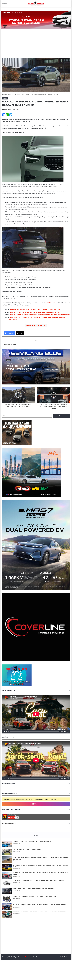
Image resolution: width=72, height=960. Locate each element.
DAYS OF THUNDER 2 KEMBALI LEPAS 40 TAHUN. (27, 849)
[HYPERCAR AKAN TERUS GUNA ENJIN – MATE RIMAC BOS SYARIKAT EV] (7, 844)
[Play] (4, 732)
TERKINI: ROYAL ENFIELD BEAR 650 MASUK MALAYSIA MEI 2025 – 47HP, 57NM (34, 309)
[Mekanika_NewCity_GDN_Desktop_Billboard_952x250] (36, 19)
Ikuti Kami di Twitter (9, 823)
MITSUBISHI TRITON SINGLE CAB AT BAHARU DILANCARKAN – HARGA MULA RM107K (38, 881)
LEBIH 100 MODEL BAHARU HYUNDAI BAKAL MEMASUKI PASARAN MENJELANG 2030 (23, 370)
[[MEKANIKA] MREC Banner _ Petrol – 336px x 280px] (31, 496)
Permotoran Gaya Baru (33, 957)
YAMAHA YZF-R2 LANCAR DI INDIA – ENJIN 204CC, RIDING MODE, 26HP (34, 896)
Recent (36, 835)
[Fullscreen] (68, 732)
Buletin (9, 94)
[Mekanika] (36, 3)
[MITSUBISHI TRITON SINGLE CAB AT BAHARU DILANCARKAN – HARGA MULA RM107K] (7, 883)
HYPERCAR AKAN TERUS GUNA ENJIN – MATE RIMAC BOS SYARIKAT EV (34, 842)
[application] (36, 714)
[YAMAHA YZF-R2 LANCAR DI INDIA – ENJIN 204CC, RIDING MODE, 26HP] (7, 898)
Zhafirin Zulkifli (7, 109)
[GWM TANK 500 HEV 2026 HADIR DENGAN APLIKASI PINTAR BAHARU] (7, 891)
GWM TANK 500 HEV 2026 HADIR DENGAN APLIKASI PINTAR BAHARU (33, 888)
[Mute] (65, 732)
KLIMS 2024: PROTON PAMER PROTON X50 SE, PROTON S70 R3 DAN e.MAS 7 (34, 312)
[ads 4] (17, 686)
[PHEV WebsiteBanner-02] (36, 589)
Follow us (37, 804)
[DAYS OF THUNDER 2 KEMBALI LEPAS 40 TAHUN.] (7, 852)
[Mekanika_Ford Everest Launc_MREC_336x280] (17, 444)
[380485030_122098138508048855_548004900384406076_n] (36, 661)
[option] (36, 366)
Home (5, 94)
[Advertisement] (36, 44)
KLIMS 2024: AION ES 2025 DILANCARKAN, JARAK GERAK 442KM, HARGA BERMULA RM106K (39, 315)
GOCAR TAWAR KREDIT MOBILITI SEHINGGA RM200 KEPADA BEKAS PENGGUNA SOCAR (39, 912)
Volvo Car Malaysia (51, 303)
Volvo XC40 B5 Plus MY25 (36, 325)
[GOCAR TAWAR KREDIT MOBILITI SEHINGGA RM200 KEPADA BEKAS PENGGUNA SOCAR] (7, 914)
